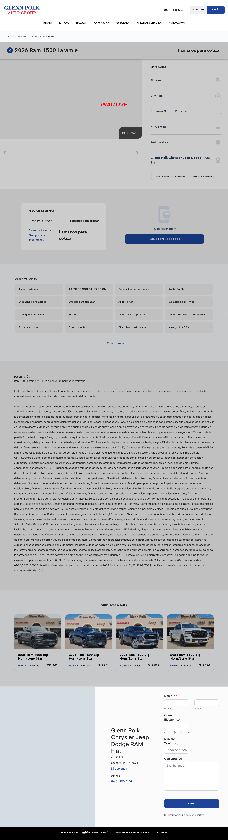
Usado (81, 23)
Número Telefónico (171, 741)
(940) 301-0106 (121, 781)
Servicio (122, 23)
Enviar (192, 803)
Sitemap (160, 832)
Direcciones (119, 768)
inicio (47, 23)
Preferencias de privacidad (130, 832)
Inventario (21, 36)
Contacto (177, 23)
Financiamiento (149, 23)
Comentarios (173, 758)
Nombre (170, 696)
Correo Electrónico (173, 717)
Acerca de (101, 23)
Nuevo (64, 23)
